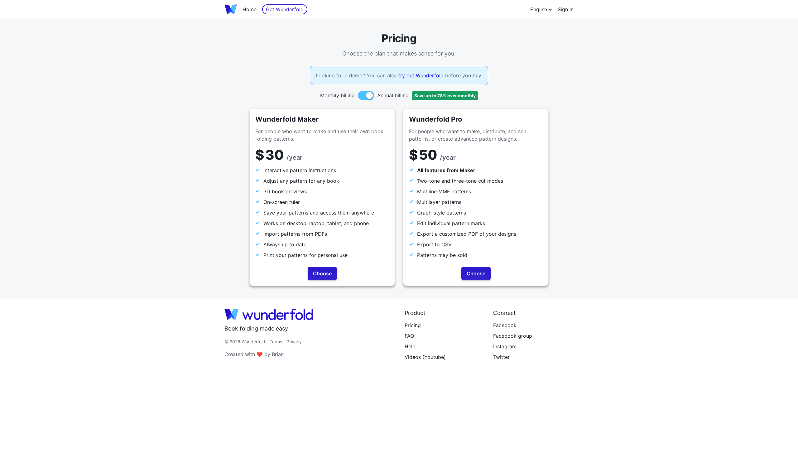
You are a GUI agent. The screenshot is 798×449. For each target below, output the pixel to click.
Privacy (294, 341)
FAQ (409, 336)
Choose (322, 273)
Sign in (566, 9)
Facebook (505, 325)
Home (250, 9)
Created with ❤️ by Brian (254, 354)
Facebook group (512, 336)
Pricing (413, 325)
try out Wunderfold (421, 75)
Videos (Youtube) (425, 357)
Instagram (505, 346)
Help (410, 346)
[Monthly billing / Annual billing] (366, 95)
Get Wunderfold (285, 9)
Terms (276, 341)
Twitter (501, 357)
